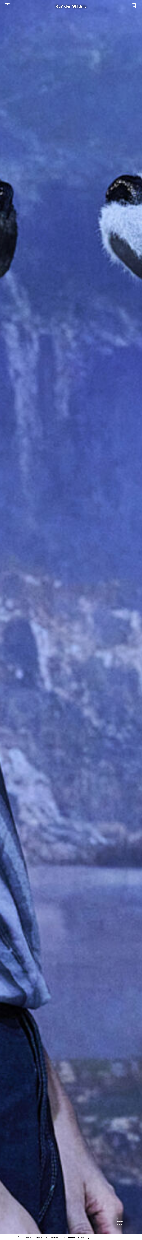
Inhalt (119, 1219)
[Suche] (18, 1237)
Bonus (119, 1224)
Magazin (81, 1237)
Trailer (120, 1221)
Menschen (55, 1237)
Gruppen (71, 1237)
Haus (63, 1237)
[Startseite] (6, 5)
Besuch (39, 1237)
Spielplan (30, 1237)
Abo (46, 1237)
